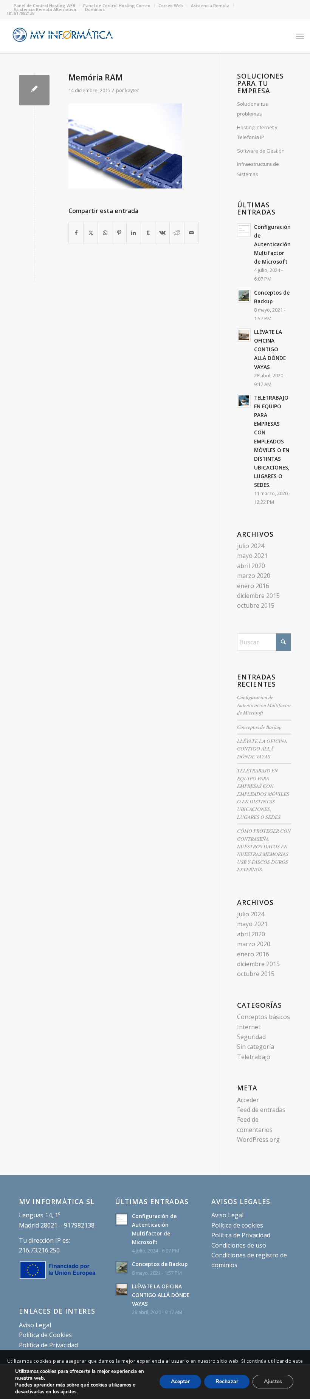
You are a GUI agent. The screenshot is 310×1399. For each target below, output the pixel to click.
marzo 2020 (253, 575)
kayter (132, 90)
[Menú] (300, 36)
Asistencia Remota (210, 5)
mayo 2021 (252, 555)
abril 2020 (251, 566)
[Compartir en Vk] (162, 232)
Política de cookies (237, 1225)
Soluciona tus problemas (252, 108)
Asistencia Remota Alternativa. (45, 9)
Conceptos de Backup (259, 726)
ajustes (68, 1391)
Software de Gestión (261, 150)
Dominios (95, 9)
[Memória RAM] (34, 90)
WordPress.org (258, 1139)
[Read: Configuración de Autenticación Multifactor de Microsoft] (244, 230)
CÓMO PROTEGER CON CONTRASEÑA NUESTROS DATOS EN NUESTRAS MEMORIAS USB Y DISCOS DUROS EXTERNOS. (264, 850)
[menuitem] (117, 6)
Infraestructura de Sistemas (258, 169)
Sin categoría (255, 1046)
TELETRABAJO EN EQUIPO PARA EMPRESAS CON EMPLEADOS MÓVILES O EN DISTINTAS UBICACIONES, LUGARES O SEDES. (272, 441)
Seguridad (251, 1037)
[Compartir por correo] (191, 232)
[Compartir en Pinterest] (119, 232)
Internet (248, 1027)
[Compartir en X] (91, 232)
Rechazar (226, 1381)
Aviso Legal (35, 1325)
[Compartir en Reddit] (177, 232)
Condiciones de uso (238, 1245)
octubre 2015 (255, 605)
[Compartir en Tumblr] (148, 232)
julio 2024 (250, 546)
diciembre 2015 (258, 595)
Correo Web (170, 5)
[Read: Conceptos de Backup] (244, 296)
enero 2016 (253, 586)
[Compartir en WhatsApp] (105, 232)
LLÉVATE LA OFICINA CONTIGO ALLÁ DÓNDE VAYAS (270, 349)
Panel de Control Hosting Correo (116, 5)
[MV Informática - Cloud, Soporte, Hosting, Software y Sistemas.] (62, 36)
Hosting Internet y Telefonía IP (257, 132)
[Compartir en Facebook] (76, 232)
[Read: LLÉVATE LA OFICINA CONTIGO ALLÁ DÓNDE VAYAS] (244, 335)
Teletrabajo (253, 1057)
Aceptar (180, 1381)
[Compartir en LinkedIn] (134, 232)
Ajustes (273, 1381)
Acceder (248, 1100)
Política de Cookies (45, 1335)
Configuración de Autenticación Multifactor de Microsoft (272, 244)
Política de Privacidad (48, 1345)
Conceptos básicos (263, 1017)
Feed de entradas (261, 1110)
